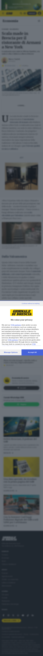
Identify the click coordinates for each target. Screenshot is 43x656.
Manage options (11, 352)
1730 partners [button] (16, 325)
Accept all (32, 352)
